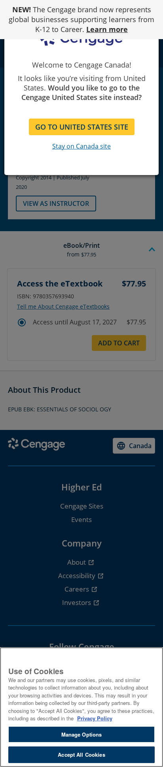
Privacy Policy (94, 718)
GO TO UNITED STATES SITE (81, 127)
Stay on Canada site (81, 146)
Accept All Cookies (81, 754)
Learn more (107, 29)
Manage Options (81, 734)
